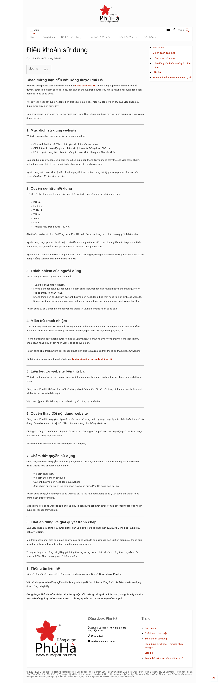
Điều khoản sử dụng (164, 58)
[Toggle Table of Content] (44, 69)
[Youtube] (168, 30)
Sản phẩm (48, 37)
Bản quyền (158, 47)
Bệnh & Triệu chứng (71, 37)
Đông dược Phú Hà (85, 85)
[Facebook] (174, 30)
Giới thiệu (148, 37)
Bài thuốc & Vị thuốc (100, 37)
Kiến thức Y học (127, 37)
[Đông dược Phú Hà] (109, 22)
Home (33, 37)
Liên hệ (157, 72)
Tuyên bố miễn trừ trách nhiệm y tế (172, 77)
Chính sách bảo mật (164, 52)
